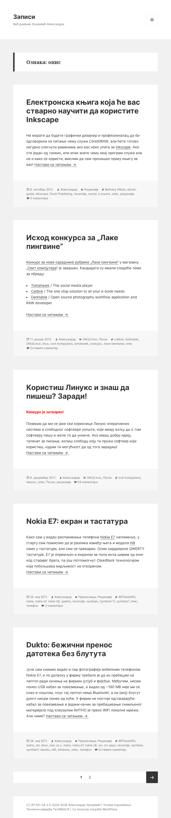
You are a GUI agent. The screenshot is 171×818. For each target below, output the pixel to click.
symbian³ (123, 601)
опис (115, 194)
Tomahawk (40, 285)
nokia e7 (40, 601)
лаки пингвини (114, 343)
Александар (69, 189)
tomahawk (81, 343)
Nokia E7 (107, 537)
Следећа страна (152, 777)
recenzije (80, 194)
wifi (54, 749)
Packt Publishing (61, 194)
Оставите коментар (44, 348)
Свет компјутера (42, 268)
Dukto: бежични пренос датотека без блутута (69, 649)
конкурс (96, 343)
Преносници (87, 597)
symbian (92, 601)
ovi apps (110, 745)
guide (30, 194)
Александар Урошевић (84, 805)
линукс (31, 482)
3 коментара (39, 198)
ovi (100, 745)
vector (92, 194)
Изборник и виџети (152, 25)
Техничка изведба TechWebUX (47, 809)
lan (38, 745)
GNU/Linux (90, 339)
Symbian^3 (107, 601)
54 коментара (88, 482)
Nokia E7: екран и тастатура (77, 521)
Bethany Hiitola (115, 189)
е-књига (104, 194)
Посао (103, 339)
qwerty (66, 601)
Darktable (39, 297)
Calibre (37, 291)
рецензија (127, 194)
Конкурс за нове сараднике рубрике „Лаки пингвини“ (72, 262)
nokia (30, 601)
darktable (131, 339)
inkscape (42, 194)
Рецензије (91, 189)
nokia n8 (54, 601)
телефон (32, 605)
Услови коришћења (117, 805)
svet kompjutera (61, 343)
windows (64, 749)
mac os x (55, 745)
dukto (30, 745)
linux (46, 343)
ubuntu (45, 749)
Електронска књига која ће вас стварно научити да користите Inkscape (83, 111)
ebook (131, 189)
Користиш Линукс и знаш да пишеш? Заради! (77, 391)
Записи (24, 16)
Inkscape (123, 147)
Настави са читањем (55, 164)
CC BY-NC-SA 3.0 (38, 805)
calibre (118, 339)
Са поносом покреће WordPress (94, 809)
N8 (132, 543)
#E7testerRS (126, 597)
